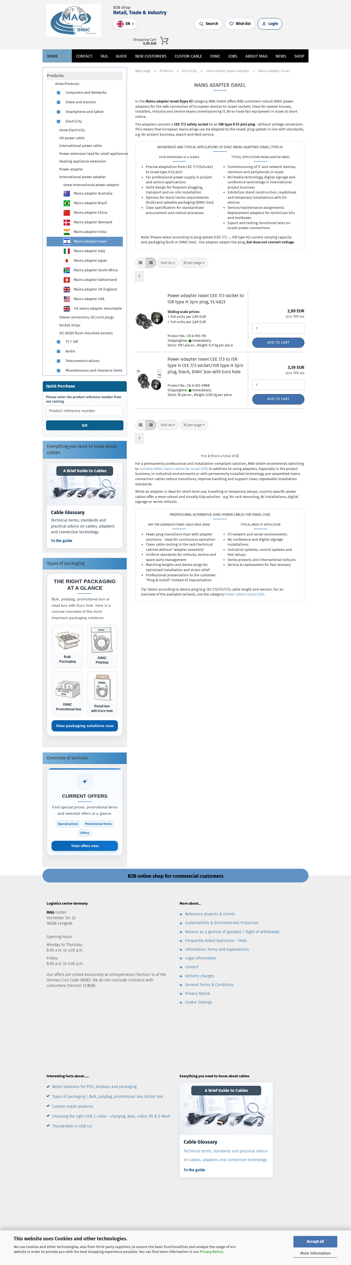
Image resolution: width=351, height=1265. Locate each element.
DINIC (215, 56)
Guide (121, 56)
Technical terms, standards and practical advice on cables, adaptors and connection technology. (226, 1155)
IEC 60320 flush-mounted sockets (86, 333)
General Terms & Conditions (209, 984)
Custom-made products (72, 1106)
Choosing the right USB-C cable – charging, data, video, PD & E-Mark (111, 1116)
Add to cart (278, 342)
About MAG (256, 56)
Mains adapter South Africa (95, 270)
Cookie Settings (198, 1002)
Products (55, 75)
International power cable (80, 146)
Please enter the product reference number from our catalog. (83, 399)
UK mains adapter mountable (97, 308)
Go (85, 425)
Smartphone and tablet (84, 112)
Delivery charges (199, 976)
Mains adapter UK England (95, 289)
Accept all (315, 1241)
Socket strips (69, 325)
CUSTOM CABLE (188, 56)
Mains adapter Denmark (92, 222)
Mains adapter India (89, 232)
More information (315, 1253)
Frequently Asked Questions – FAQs (216, 940)
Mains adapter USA (88, 299)
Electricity (73, 121)
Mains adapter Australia (92, 193)
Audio (70, 351)
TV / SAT (71, 342)
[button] (245, 39)
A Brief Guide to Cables (84, 470)
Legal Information (200, 958)
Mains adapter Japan (90, 260)
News (281, 56)
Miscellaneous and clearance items (93, 370)
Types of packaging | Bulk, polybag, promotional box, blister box (107, 1096)
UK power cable (71, 138)
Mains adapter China (90, 212)
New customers (150, 56)
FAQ (104, 56)
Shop (299, 56)
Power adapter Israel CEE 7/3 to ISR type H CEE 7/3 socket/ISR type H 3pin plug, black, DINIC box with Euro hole (205, 365)
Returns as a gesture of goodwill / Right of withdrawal (232, 932)
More (52, 56)
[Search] (239, 39)
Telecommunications (82, 361)
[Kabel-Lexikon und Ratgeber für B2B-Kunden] (85, 484)
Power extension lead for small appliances (91, 154)
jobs (232, 56)
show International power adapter (91, 185)
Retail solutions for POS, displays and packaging (94, 1086)
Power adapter (71, 169)
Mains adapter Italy (89, 251)
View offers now (84, 846)
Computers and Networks (86, 92)
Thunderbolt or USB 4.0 (72, 1126)
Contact (84, 56)
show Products (67, 84)
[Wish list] (256, 39)
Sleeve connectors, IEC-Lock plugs (86, 317)
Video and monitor (80, 102)
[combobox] (168, 263)
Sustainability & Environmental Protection (222, 923)
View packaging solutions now (85, 725)
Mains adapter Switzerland (95, 280)
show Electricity (72, 130)
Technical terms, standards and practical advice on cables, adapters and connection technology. (83, 526)
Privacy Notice (211, 1252)
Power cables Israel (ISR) (244, 594)
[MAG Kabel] (76, 20)
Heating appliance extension (82, 161)
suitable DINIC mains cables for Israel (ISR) (174, 469)
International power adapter (82, 177)
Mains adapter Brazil (90, 203)
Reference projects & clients (210, 914)
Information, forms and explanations (217, 949)
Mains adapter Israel (90, 241)
